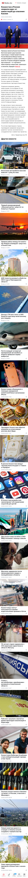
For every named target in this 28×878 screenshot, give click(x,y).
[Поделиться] (26, 19)
